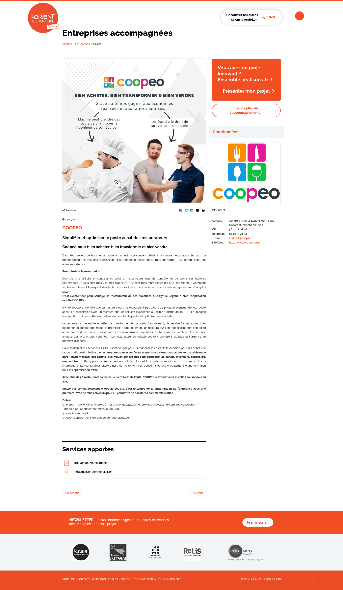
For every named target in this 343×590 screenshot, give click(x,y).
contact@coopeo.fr (241, 238)
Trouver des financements (90, 462)
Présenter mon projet (246, 91)
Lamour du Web (272, 579)
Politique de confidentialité (140, 579)
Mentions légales (105, 579)
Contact (83, 579)
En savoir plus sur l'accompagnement (245, 110)
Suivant (198, 493)
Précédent (72, 493)
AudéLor (68, 579)
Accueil (67, 44)
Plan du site (172, 579)
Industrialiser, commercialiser (92, 471)
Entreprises (82, 44)
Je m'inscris (256, 522)
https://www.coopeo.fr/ (245, 242)
